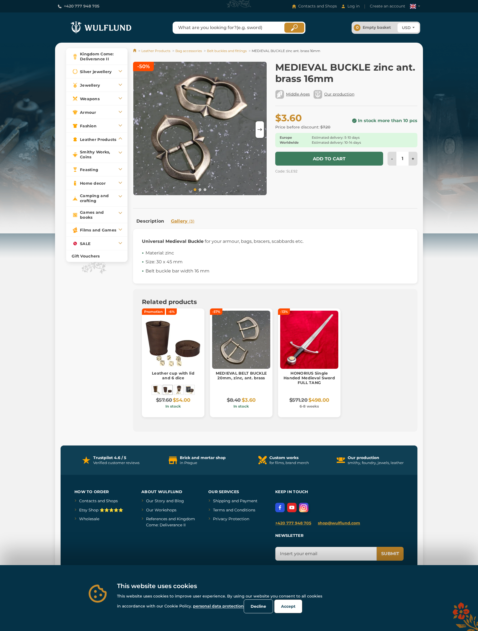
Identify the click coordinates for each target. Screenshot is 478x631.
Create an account (387, 6)
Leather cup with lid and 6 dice (173, 375)
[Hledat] (294, 28)
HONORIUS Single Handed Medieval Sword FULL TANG (309, 378)
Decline (258, 606)
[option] (200, 129)
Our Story (155, 500)
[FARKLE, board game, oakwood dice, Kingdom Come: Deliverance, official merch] (190, 390)
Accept (288, 606)
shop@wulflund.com (339, 523)
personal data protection (218, 606)
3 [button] (204, 189)
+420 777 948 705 (81, 6)
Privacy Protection (231, 518)
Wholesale (89, 518)
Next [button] (260, 129)
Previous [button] (140, 129)
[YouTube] (292, 507)
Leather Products (155, 51)
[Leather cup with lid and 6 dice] (168, 390)
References (156, 518)
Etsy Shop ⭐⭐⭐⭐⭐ (101, 510)
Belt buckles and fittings (227, 51)
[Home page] (135, 51)
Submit (390, 553)
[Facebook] (280, 507)
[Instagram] (303, 507)
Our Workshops (161, 510)
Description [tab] (150, 221)
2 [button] (199, 189)
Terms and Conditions (234, 510)
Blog (179, 500)
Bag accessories (188, 51)
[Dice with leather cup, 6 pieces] (179, 390)
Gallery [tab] (183, 221)
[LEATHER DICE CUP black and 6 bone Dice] (157, 390)
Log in (353, 6)
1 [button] (194, 189)
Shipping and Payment (235, 500)
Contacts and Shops (317, 6)
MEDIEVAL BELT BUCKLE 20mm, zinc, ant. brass (241, 375)
